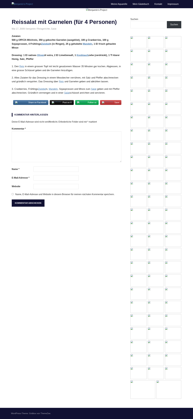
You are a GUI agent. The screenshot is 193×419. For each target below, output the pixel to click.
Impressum (173, 4)
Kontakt (158, 4)
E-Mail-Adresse (20, 178)
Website (16, 186)
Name (15, 169)
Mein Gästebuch (141, 4)
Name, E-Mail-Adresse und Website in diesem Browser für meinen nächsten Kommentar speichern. (64, 194)
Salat (53, 29)
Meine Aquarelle (119, 4)
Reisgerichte (43, 29)
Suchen (134, 19)
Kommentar (19, 129)
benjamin (31, 29)
